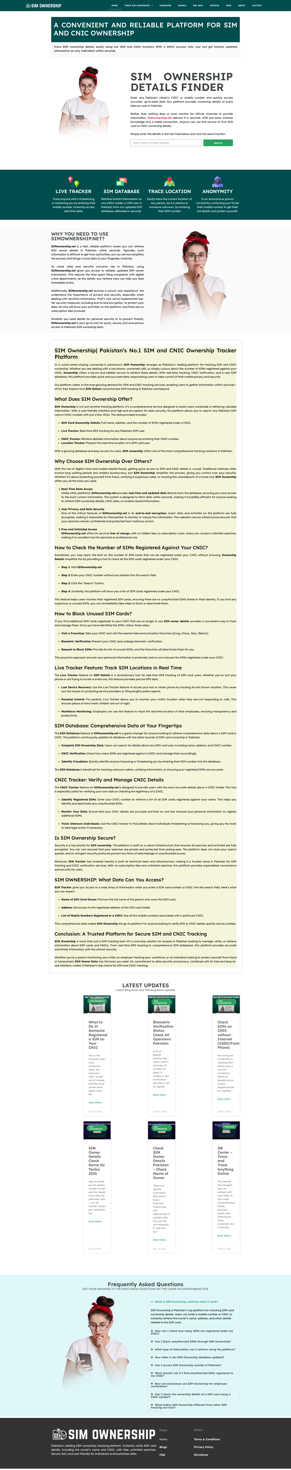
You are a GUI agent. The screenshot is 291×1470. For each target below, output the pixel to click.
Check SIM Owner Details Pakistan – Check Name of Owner (161, 1163)
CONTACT (257, 5)
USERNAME (165, 5)
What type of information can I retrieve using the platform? (195, 1349)
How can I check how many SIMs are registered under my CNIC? (192, 1332)
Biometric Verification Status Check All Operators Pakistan (163, 1032)
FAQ (162, 1454)
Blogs (163, 1447)
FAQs (228, 5)
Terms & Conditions (207, 1439)
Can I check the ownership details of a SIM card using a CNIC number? (190, 1396)
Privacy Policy (203, 1447)
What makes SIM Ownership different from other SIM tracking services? (189, 1406)
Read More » (96, 1102)
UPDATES (214, 5)
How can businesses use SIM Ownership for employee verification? (189, 1385)
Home (114, 5)
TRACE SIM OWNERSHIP (137, 5)
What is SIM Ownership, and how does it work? (186, 1301)
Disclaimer (201, 1454)
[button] (193, 1302)
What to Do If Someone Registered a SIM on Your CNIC (98, 1035)
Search (182, 5)
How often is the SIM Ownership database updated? (189, 1357)
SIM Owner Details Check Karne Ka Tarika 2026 (97, 1161)
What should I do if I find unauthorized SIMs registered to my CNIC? (192, 1374)
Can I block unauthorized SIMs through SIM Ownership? (193, 1341)
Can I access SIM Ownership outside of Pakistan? (188, 1365)
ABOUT (241, 5)
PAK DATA (198, 5)
